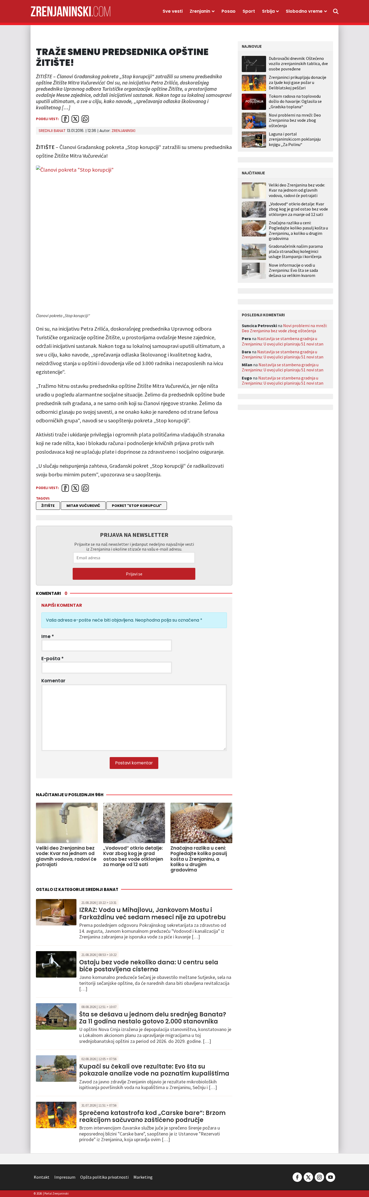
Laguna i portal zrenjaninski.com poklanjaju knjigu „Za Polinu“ (295, 139)
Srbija (268, 11)
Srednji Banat (52, 130)
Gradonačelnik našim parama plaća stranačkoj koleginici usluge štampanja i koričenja (296, 251)
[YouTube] (330, 1176)
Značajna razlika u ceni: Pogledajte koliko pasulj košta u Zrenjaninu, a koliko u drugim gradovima (298, 230)
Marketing (143, 1177)
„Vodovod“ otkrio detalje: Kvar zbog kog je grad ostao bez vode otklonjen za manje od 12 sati (298, 209)
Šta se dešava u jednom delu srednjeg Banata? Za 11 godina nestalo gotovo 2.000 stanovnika (152, 1018)
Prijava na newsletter (134, 534)
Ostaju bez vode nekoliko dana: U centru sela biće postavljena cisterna (148, 966)
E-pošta (52, 659)
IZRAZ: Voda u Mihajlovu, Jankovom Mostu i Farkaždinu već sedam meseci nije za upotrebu (152, 913)
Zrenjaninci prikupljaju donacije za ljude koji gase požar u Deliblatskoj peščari (297, 82)
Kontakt (41, 1177)
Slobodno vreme (304, 11)
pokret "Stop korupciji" (137, 505)
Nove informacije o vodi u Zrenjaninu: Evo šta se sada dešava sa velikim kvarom (293, 270)
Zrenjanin (200, 11)
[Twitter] (308, 1176)
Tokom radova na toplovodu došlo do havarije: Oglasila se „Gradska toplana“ (295, 101)
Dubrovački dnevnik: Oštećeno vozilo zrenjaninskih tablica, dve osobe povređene (298, 63)
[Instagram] (319, 1176)
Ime (47, 636)
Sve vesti (173, 11)
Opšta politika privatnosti (104, 1177)
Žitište (48, 505)
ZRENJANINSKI (123, 130)
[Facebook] (297, 1176)
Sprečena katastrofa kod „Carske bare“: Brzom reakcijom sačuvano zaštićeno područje (152, 1116)
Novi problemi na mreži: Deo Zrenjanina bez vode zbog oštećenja (295, 120)
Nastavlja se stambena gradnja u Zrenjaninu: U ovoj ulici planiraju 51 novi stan (282, 341)
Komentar (53, 681)
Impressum (64, 1177)
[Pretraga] (335, 11)
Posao (229, 11)
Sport (249, 11)
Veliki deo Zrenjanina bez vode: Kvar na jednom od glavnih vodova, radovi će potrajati (297, 190)
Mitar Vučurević (83, 505)
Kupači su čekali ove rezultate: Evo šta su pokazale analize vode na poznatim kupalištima (154, 1070)
